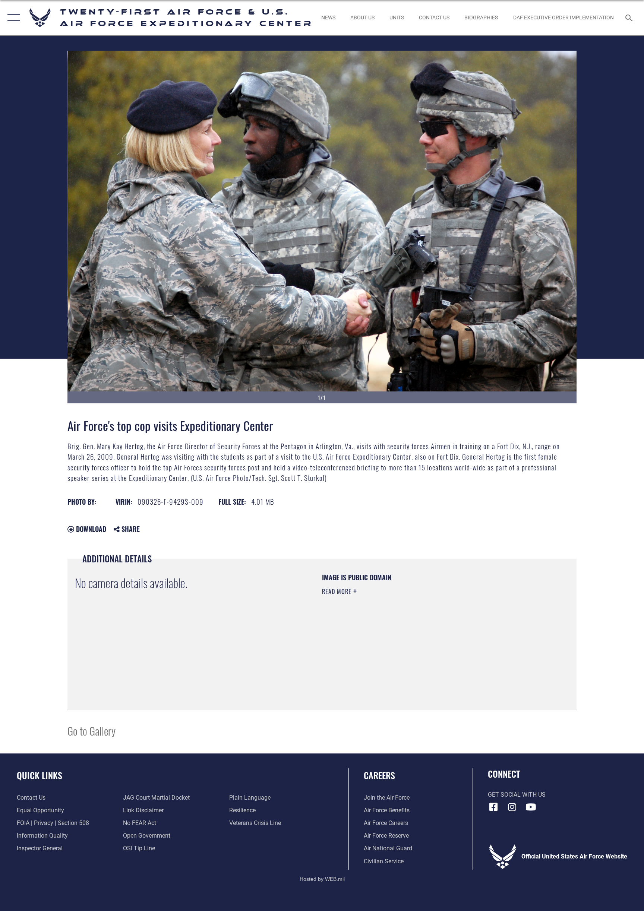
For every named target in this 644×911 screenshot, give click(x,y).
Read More (337, 591)
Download (90, 529)
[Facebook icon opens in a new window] (493, 807)
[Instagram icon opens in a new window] (512, 807)
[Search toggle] (630, 17)
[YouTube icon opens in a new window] (530, 807)
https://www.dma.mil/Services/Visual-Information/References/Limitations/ (409, 639)
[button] (12, 17)
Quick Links (39, 775)
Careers (379, 775)
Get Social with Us (517, 794)
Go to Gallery (91, 731)
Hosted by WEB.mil (322, 879)
